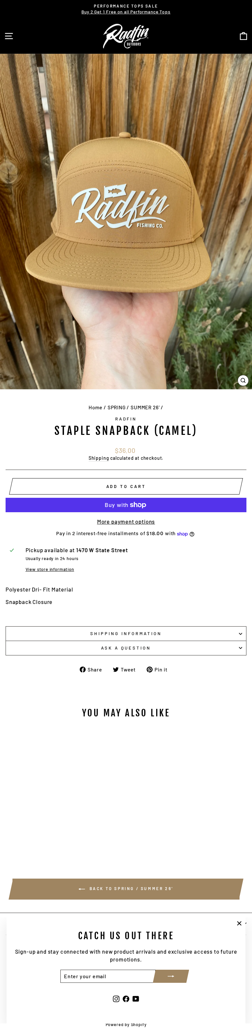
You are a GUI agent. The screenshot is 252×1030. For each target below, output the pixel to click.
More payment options (126, 521)
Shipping (99, 458)
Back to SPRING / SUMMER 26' (131, 888)
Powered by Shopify (126, 1024)
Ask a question (126, 648)
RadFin (126, 418)
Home (95, 407)
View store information (50, 569)
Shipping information (126, 633)
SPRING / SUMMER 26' (134, 407)
